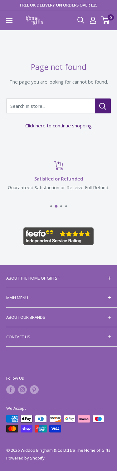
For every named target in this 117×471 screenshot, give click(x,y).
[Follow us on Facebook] (10, 389)
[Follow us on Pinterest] (34, 389)
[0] (106, 20)
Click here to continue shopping (58, 125)
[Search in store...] (103, 105)
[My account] (93, 20)
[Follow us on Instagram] (22, 389)
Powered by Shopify (25, 458)
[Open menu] (9, 20)
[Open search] (80, 20)
